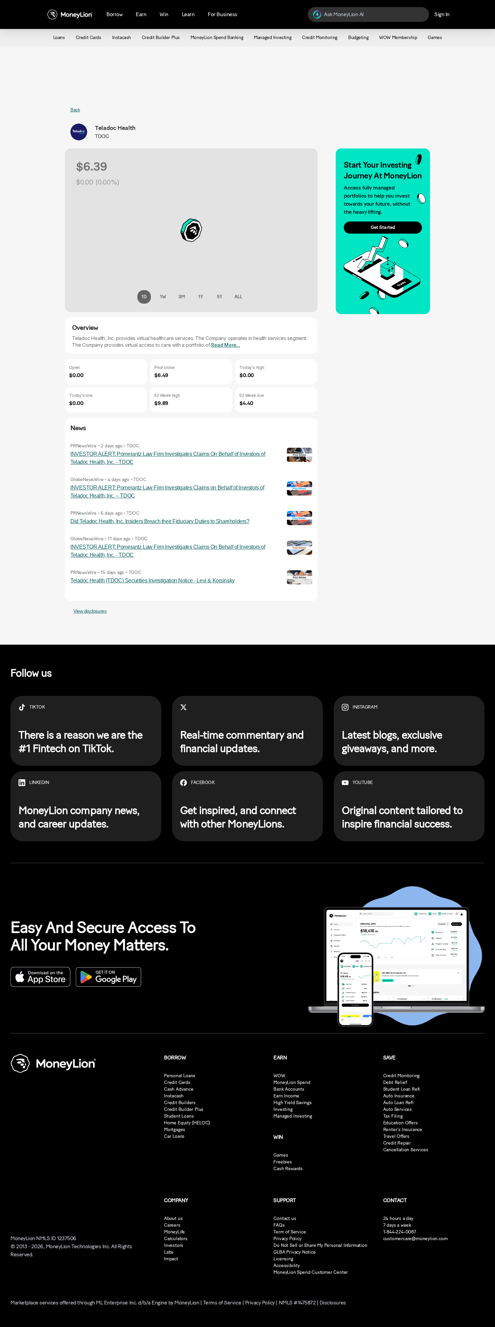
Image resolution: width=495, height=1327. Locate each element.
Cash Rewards (288, 1168)
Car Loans (174, 1136)
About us (173, 1218)
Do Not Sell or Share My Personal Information (320, 1245)
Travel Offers (396, 1136)
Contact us (284, 1218)
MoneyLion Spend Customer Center (310, 1272)
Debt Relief (395, 1082)
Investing (282, 1109)
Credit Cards (177, 1082)
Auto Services (397, 1109)
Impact (171, 1259)
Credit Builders (180, 1102)
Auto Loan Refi (398, 1102)
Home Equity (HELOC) (187, 1123)
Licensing (283, 1259)
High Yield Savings (292, 1102)
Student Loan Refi (401, 1089)
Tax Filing (393, 1116)
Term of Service (289, 1232)
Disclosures (333, 1302)
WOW (279, 1076)
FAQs (279, 1225)
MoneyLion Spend (291, 1082)
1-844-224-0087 (399, 1232)
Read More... (225, 345)
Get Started (383, 227)
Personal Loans (179, 1076)
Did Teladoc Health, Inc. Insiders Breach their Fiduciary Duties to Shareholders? (159, 521)
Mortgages (174, 1129)
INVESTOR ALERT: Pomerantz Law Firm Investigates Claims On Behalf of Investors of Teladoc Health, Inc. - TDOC (167, 458)
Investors (173, 1245)
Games (280, 1155)
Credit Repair (397, 1143)
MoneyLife (174, 1232)
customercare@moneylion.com (415, 1238)
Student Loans (179, 1116)
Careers (172, 1225)
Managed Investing (292, 1116)
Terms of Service (222, 1302)
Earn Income (286, 1096)
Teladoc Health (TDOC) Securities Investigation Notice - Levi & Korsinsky (152, 580)
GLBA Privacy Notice (294, 1252)
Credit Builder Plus (183, 1109)
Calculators (176, 1238)
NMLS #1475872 (297, 1302)
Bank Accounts (288, 1089)
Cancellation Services (405, 1150)
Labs (168, 1252)
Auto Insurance (399, 1096)
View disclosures (89, 611)
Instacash (174, 1096)
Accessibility (286, 1265)
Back (75, 110)
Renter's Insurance (402, 1129)
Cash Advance (179, 1089)
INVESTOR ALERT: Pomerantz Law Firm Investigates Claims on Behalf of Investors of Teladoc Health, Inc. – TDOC (167, 492)
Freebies (282, 1162)
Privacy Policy (287, 1238)
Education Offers (400, 1123)
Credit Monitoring (401, 1076)
